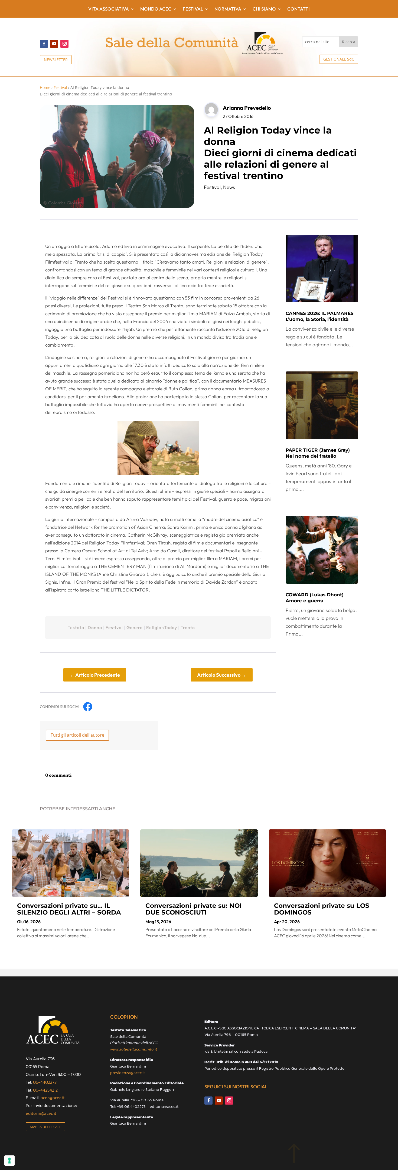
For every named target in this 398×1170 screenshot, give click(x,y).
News (229, 187)
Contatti (298, 9)
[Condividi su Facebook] (87, 706)
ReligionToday (161, 627)
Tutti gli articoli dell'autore (77, 735)
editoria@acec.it (41, 1113)
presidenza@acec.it (127, 1072)
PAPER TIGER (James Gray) (318, 453)
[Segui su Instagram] (64, 44)
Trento (188, 627)
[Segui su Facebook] (44, 44)
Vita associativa (108, 9)
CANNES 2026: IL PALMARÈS (320, 316)
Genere (134, 627)
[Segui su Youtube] (54, 44)
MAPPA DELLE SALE (45, 1126)
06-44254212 (45, 1090)
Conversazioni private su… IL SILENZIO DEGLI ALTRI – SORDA (69, 909)
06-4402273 (45, 1082)
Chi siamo (264, 9)
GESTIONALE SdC (338, 59)
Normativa (227, 9)
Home (45, 87)
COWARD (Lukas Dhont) (315, 597)
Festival (193, 9)
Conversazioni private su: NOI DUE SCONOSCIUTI (193, 909)
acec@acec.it (53, 1097)
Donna (95, 627)
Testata (76, 627)
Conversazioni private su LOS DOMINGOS (321, 909)
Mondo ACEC (155, 9)
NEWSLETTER (56, 59)
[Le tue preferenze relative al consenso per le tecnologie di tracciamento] (9, 1160)
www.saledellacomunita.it (133, 1049)
